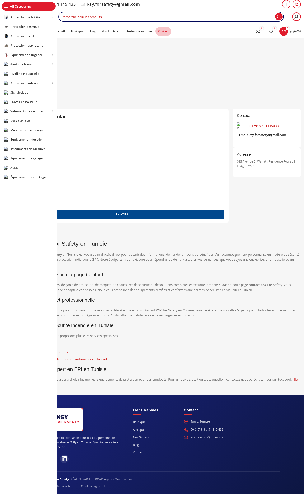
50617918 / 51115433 (262, 126)
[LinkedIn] (64, 459)
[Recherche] (279, 16)
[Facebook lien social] (286, 4)
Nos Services (142, 437)
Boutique (139, 422)
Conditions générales (94, 486)
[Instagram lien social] (297, 4)
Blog (136, 445)
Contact (138, 452)
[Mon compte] (296, 17)
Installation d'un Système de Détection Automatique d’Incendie (64, 359)
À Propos (139, 430)
